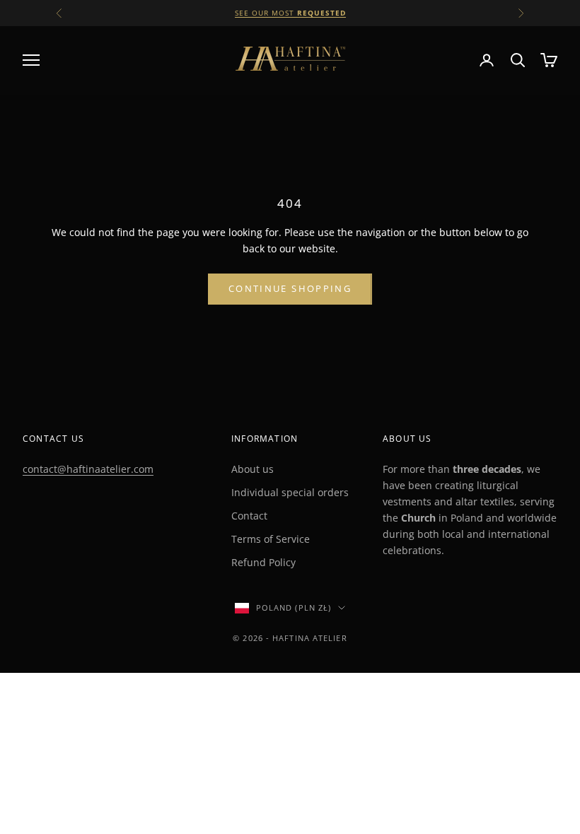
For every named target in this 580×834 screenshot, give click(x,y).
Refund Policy (263, 562)
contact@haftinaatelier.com (88, 469)
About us (252, 469)
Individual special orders (290, 492)
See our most (290, 13)
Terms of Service (270, 539)
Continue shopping (290, 288)
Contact (249, 515)
